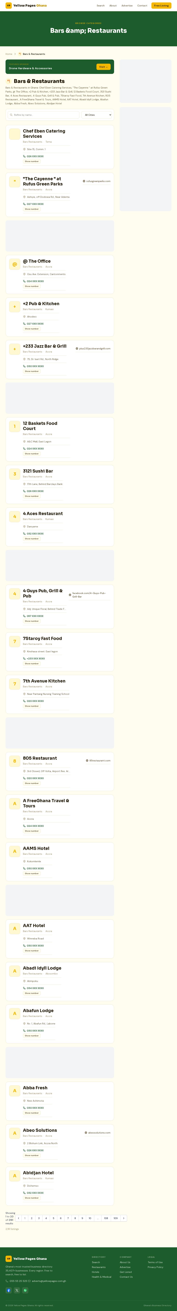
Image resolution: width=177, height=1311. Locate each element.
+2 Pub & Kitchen (41, 303)
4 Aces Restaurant (43, 513)
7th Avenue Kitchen (44, 681)
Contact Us (126, 1276)
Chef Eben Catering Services (44, 134)
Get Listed (126, 1272)
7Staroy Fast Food (42, 638)
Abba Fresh (35, 1088)
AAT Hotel (34, 925)
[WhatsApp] (25, 1290)
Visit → (103, 66)
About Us (125, 1262)
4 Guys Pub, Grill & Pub (43, 593)
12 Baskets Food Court (40, 426)
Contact (142, 5)
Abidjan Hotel (38, 1173)
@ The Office (37, 261)
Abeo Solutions (40, 1130)
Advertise (127, 5)
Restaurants (99, 1267)
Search (101, 5)
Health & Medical (101, 1276)
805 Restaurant (40, 758)
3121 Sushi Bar (38, 471)
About (113, 5)
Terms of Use (155, 1262)
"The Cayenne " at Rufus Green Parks (43, 181)
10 (90, 1218)
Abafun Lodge (38, 1010)
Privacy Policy (155, 1267)
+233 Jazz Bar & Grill (45, 346)
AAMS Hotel (36, 848)
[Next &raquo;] (123, 1218)
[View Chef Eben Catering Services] (14, 134)
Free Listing (161, 5)
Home (9, 54)
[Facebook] (9, 1290)
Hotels (95, 1272)
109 (116, 1218)
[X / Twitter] (17, 1290)
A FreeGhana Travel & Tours (46, 803)
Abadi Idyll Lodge (42, 968)
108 (106, 1218)
